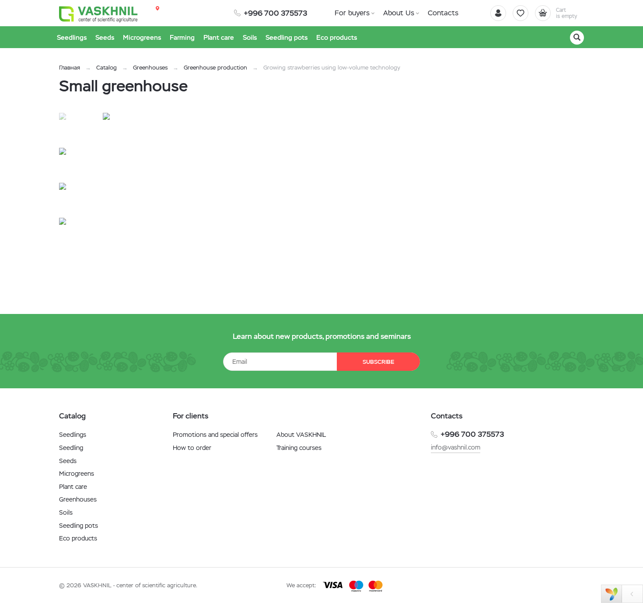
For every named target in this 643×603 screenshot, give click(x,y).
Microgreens (76, 474)
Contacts (443, 12)
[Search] (577, 38)
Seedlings (72, 435)
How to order (192, 448)
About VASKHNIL (301, 435)
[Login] (498, 13)
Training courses (299, 448)
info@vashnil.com (455, 447)
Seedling (71, 448)
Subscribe (378, 362)
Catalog (106, 67)
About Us (398, 12)
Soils (66, 512)
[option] (192, 202)
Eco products (78, 538)
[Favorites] (520, 13)
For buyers (352, 12)
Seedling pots (78, 526)
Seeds (68, 461)
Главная (69, 67)
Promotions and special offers (215, 435)
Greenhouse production (215, 67)
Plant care (73, 487)
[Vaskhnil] (98, 13)
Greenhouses (150, 67)
